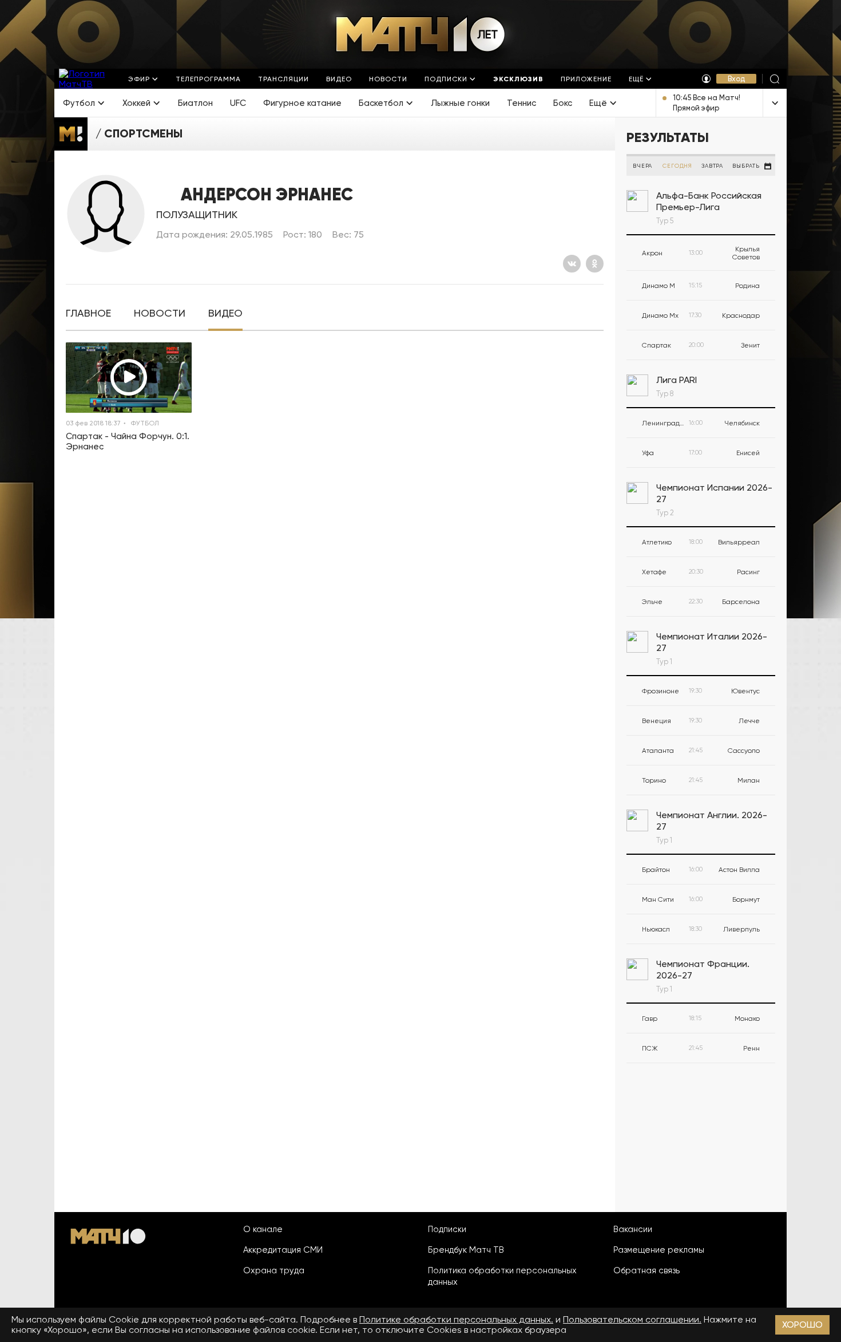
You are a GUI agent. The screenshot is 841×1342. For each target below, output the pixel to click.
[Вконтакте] (572, 264)
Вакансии (632, 1229)
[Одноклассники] (595, 264)
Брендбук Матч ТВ (466, 1250)
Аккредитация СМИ (283, 1250)
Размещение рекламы (658, 1250)
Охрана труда (273, 1270)
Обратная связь (646, 1270)
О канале (263, 1229)
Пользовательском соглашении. (632, 1319)
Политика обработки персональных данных (502, 1276)
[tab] (88, 313)
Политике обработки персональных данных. (456, 1319)
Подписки (447, 1229)
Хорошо (802, 1324)
